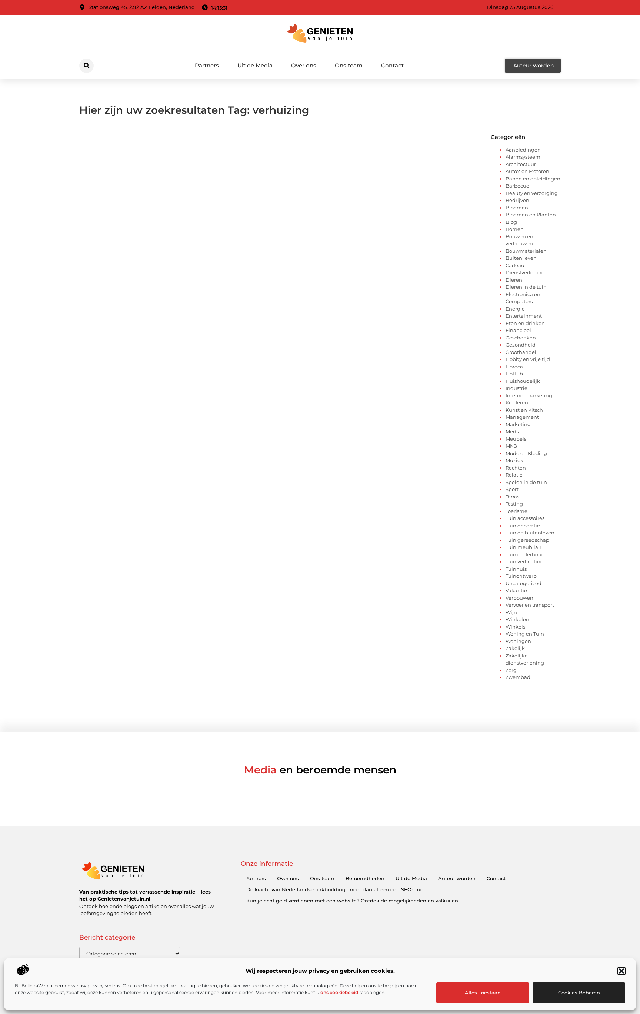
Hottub (514, 374)
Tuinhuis (516, 569)
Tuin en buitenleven (530, 533)
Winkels (515, 627)
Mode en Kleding (526, 453)
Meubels (516, 439)
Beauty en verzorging (532, 193)
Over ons (303, 65)
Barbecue (517, 186)
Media (513, 431)
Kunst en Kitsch (524, 410)
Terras (512, 497)
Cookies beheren (579, 992)
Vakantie (516, 590)
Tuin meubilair (523, 547)
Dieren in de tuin (526, 287)
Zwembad (518, 677)
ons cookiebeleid (339, 992)
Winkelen (517, 619)
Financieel (518, 330)
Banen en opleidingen (533, 179)
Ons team (349, 65)
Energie (515, 309)
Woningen (518, 641)
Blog (511, 222)
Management (522, 417)
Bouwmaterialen (526, 251)
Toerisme (516, 511)
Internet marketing (529, 395)
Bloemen (517, 208)
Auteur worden (457, 878)
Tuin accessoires (525, 518)
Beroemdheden (365, 878)
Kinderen (517, 402)
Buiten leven (521, 258)
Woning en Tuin (525, 634)
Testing (514, 504)
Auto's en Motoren (527, 171)
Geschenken (521, 338)
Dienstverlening (525, 272)
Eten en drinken (525, 323)
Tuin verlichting (525, 561)
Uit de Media (255, 65)
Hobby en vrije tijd (528, 359)
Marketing (518, 424)
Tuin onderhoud (525, 554)
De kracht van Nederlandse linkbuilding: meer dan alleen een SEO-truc (334, 889)
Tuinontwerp (521, 576)
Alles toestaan (483, 992)
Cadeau (515, 265)
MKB (511, 446)
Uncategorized (523, 583)
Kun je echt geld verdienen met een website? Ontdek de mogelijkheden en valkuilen (352, 901)
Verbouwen (519, 598)
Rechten (516, 468)
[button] (621, 971)
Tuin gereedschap (527, 540)
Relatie (514, 475)
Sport (512, 489)
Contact (392, 65)
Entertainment (524, 316)
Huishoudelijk (523, 381)
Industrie (516, 388)
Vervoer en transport (530, 605)
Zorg (511, 670)
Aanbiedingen (523, 150)
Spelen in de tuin (526, 482)
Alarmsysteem (523, 157)
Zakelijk (515, 648)
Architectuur (521, 164)
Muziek (514, 460)
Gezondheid (521, 345)
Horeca (514, 367)
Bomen (515, 229)
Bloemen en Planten (531, 215)
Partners (207, 65)
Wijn (511, 612)
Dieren (514, 280)
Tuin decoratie (523, 525)
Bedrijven (517, 200)
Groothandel (521, 352)
